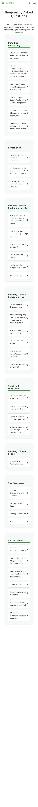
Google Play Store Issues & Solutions (19, 593)
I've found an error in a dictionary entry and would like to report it (18, 171)
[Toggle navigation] (34, 3)
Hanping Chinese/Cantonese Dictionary (17, 493)
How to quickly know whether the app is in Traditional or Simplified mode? (19, 219)
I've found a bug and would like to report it (18, 549)
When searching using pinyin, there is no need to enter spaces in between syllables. (18, 319)
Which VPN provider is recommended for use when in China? (18, 574)
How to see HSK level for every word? (19, 365)
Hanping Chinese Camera (16, 504)
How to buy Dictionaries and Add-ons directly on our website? (19, 55)
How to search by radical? (16, 256)
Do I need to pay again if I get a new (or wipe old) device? (18, 113)
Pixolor (12, 521)
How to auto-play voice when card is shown (18, 407)
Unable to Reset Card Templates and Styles (17, 418)
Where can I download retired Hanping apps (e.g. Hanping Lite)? (18, 87)
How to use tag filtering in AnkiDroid (18, 397)
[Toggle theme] (29, 2)
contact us (19, 32)
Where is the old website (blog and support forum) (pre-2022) (19, 561)
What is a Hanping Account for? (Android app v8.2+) (18, 615)
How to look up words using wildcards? (18, 331)
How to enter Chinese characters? (18, 245)
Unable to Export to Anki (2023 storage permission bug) (19, 429)
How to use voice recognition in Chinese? (18, 266)
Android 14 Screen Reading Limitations (17, 462)
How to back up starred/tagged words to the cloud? (19, 354)
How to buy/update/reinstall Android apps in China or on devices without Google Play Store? (18, 71)
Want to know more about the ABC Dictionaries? (17, 158)
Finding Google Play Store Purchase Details (18, 603)
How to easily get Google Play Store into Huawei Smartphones (18, 100)
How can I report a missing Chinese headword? (17, 184)
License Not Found (17, 584)
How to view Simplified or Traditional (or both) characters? (18, 234)
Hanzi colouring (16, 275)
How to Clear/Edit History (16, 342)
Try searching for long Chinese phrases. (18, 305)
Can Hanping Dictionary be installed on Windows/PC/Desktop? (18, 126)
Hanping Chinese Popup (19, 514)
